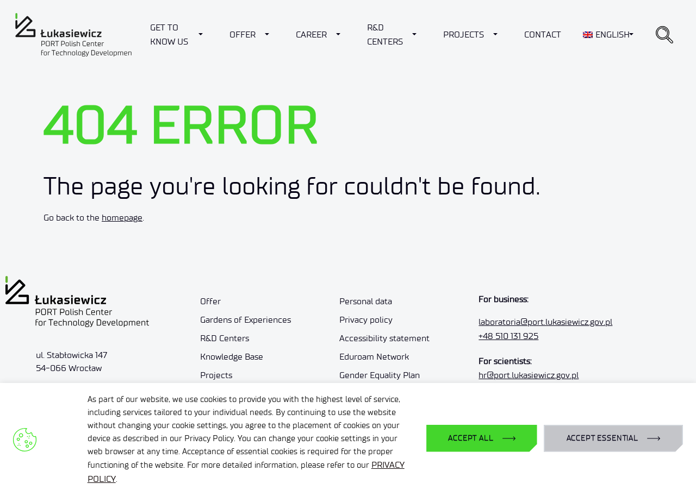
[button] (664, 34)
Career (311, 34)
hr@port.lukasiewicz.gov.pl (528, 375)
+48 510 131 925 (508, 336)
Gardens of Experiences (245, 320)
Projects (463, 34)
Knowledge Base (231, 356)
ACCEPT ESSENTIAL (602, 438)
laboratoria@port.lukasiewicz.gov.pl (545, 322)
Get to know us (169, 34)
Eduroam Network (374, 356)
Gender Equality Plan (379, 375)
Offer (242, 34)
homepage (122, 217)
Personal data (365, 301)
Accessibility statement (384, 338)
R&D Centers (385, 34)
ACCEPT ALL (470, 438)
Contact (542, 34)
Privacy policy (366, 320)
